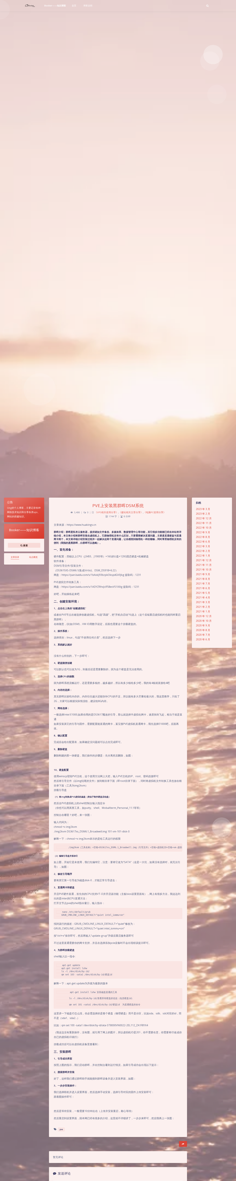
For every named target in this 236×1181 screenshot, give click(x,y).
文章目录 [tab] (15, 557)
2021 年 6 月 (203, 588)
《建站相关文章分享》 (131, 512)
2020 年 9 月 (203, 625)
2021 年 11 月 (204, 565)
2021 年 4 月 (203, 597)
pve (61, 1129)
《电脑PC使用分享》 (155, 512)
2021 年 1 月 (203, 611)
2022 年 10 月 (204, 527)
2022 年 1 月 (203, 555)
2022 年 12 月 (204, 518)
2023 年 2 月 (203, 513)
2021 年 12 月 (204, 560)
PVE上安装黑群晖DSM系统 (118, 505)
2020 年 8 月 (203, 630)
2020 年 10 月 (204, 621)
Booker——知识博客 (55, 5)
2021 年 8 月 (203, 579)
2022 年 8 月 (203, 537)
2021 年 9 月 (203, 574)
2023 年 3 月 (203, 509)
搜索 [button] (25, 545)
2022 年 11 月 (204, 523)
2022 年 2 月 (203, 551)
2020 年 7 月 (203, 635)
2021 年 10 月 (204, 569)
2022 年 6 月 (203, 541)
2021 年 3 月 (203, 602)
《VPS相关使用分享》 (106, 512)
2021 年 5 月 (203, 593)
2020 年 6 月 (203, 639)
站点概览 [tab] (33, 557)
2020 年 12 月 (204, 616)
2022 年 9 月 (203, 532)
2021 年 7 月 (203, 583)
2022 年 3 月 (203, 546)
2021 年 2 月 (203, 607)
